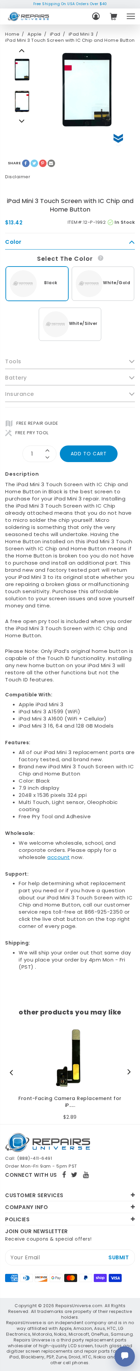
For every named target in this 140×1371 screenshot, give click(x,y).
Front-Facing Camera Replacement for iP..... (70, 1102)
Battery (16, 378)
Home (12, 34)
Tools (13, 361)
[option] (22, 69)
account (58, 857)
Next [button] (22, 50)
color (13, 242)
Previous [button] (22, 120)
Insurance (19, 394)
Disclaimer (17, 176)
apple (35, 34)
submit (118, 1257)
